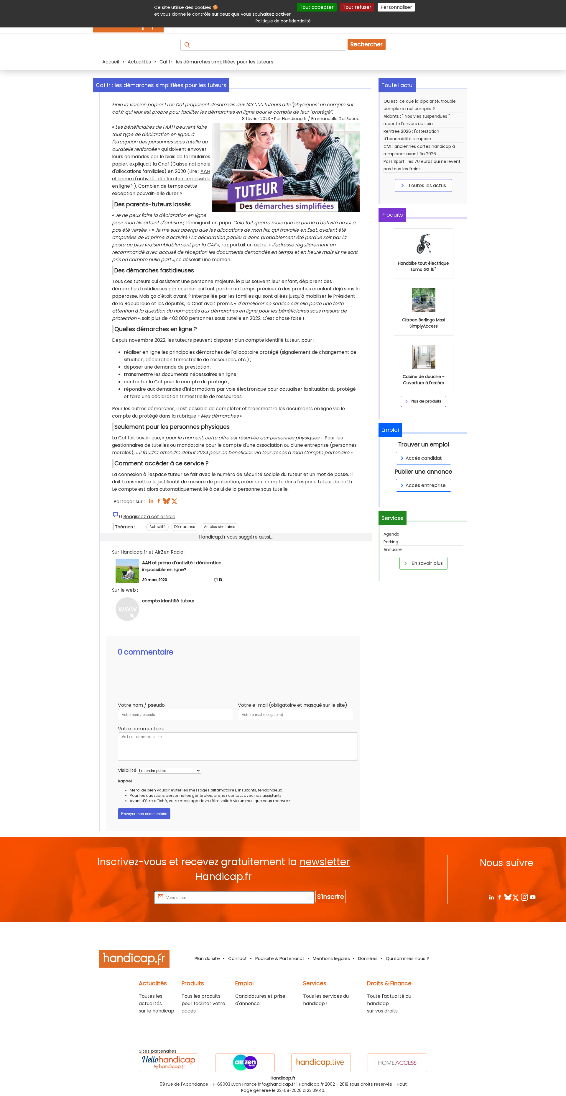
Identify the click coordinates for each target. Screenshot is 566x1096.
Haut (402, 1084)
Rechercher (367, 44)
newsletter (325, 862)
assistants (272, 795)
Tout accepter (317, 7)
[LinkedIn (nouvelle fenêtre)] (151, 502)
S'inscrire (330, 896)
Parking (391, 542)
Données (368, 958)
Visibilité (127, 770)
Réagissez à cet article (149, 516)
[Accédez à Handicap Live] (321, 1063)
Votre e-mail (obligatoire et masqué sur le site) (292, 705)
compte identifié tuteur (272, 340)
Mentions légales (331, 958)
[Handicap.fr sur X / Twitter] (516, 897)
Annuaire (393, 549)
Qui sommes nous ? (407, 958)
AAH (170, 127)
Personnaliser (396, 7)
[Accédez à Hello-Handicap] (168, 1063)
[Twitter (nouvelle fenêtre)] (175, 502)
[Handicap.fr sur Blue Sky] (507, 897)
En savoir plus (426, 563)
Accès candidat (424, 458)
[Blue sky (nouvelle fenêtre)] (166, 502)
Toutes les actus (426, 185)
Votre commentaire (141, 728)
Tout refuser (357, 7)
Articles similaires (219, 526)
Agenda (391, 534)
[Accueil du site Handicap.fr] (134, 960)
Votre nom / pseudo (141, 705)
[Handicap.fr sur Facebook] (499, 897)
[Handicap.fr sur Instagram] (524, 897)
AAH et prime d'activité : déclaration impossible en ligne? (161, 178)
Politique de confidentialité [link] (283, 21)
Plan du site (207, 958)
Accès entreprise (426, 485)
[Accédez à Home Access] (397, 1063)
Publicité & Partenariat (280, 958)
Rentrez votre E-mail (129, 897)
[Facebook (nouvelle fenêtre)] (158, 502)
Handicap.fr (311, 1084)
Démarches (184, 526)
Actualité (157, 526)
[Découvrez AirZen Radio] (245, 1063)
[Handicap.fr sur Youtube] (532, 897)
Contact (237, 958)
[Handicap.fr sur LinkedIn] (491, 897)
